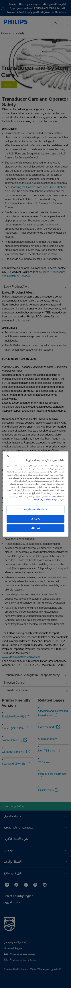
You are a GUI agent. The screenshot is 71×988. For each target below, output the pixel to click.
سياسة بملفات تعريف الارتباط (45, 499)
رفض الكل (35, 519)
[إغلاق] (8, 456)
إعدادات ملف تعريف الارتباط (35, 509)
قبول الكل (35, 528)
